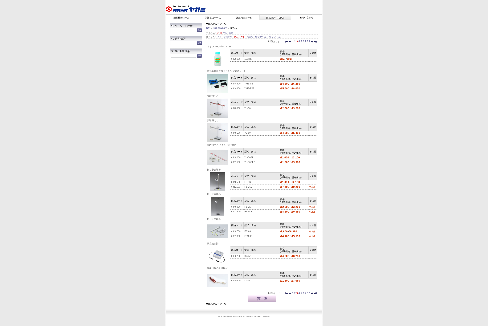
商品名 (250, 36)
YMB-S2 (248, 83)
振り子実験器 (214, 169)
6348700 (236, 231)
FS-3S (247, 182)
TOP (208, 28)
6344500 (236, 83)
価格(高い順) (275, 36)
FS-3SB (248, 186)
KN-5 (247, 280)
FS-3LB (248, 211)
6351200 (236, 211)
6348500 (236, 182)
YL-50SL (249, 157)
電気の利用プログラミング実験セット (226, 71)
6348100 (236, 133)
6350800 (236, 280)
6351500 (236, 162)
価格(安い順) (261, 36)
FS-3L (247, 207)
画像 (231, 32)
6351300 (236, 236)
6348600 (236, 207)
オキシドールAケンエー (219, 46)
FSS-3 (247, 231)
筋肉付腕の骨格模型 (217, 268)
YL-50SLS (249, 162)
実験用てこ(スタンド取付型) (221, 145)
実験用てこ (212, 96)
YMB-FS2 (249, 88)
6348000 (236, 108)
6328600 (236, 59)
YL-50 (247, 108)
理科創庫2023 (220, 28)
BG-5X (247, 256)
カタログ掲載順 (225, 36)
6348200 (236, 157)
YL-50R (248, 133)
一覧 (225, 32)
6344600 (236, 88)
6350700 (236, 256)
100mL (248, 59)
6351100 (235, 186)
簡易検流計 (212, 243)
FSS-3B (248, 236)
